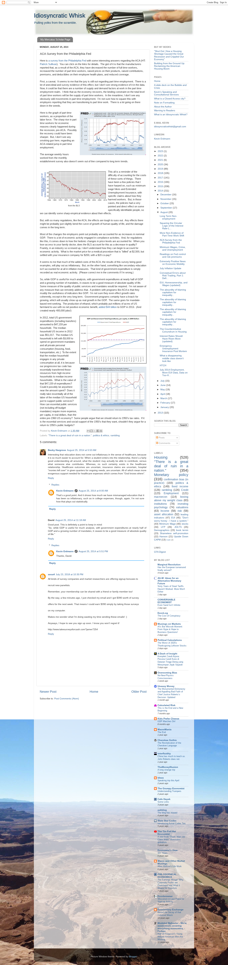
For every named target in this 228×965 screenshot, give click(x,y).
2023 (161, 151)
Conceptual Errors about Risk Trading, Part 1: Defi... (173, 276)
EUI (173, 517)
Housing (160, 457)
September (166, 207)
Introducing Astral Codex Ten (171, 823)
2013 (161, 412)
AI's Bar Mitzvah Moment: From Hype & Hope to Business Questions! (170, 629)
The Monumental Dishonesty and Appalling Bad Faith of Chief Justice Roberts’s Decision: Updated (171, 693)
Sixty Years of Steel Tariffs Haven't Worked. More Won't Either (171, 589)
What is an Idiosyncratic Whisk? (170, 114)
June (163, 385)
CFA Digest (160, 552)
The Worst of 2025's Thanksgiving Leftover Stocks (172, 644)
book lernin (182, 530)
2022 (161, 155)
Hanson (163, 536)
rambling (115, 435)
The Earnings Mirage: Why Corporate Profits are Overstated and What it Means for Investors (170, 883)
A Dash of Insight (167, 653)
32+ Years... (163, 853)
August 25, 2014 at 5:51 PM (93, 551)
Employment (171, 493)
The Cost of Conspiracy (169, 615)
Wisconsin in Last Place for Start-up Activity (171, 900)
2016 (161, 182)
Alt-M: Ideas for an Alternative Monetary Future (169, 581)
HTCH (163, 365)
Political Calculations (170, 640)
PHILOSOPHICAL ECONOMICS (167, 875)
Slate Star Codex (167, 820)
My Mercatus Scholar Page (55, 39)
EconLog (163, 613)
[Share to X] (94, 431)
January (165, 407)
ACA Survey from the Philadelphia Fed (171, 241)
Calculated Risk (166, 705)
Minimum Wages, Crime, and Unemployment (173, 248)
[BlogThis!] (91, 431)
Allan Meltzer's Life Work (170, 866)
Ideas (161, 778)
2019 (161, 169)
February (165, 402)
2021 (161, 160)
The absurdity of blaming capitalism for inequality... (173, 292)
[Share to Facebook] (97, 431)
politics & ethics (101, 435)
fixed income (180, 486)
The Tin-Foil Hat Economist (167, 832)
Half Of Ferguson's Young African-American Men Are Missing (170, 937)
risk (180, 510)
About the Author (163, 106)
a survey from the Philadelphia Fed (67, 60)
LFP (163, 527)
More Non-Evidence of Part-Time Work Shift (172, 234)
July (162, 381)
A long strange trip (166, 770)
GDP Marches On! (166, 721)
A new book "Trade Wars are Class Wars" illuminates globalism (171, 840)
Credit (184, 489)
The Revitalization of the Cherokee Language (169, 744)
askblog (162, 810)
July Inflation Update (170, 268)
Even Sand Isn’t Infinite (169, 605)
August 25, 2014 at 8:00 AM (93, 491)
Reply (51, 478)
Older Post (139, 691)
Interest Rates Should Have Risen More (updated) (171, 339)
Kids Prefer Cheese (168, 718)
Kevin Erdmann (65, 491)
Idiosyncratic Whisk (59, 15)
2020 (161, 164)
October (165, 203)
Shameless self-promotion (174, 533)
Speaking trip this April (168, 780)
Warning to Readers (164, 110)
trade (168, 540)
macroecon (160, 496)
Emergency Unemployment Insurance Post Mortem (173, 349)
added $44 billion (108, 307)
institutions (160, 503)
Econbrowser (165, 896)
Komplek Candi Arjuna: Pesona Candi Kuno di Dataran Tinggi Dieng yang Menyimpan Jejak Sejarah (170, 660)
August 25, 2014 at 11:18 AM (70, 520)
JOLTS (178, 527)
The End (162, 732)
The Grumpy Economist (171, 788)
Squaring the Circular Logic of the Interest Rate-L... (171, 226)
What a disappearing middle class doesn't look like (172, 358)
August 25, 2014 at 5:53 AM (81, 450)
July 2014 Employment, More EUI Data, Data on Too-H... (174, 372)
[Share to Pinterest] (101, 431)
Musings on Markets (169, 624)
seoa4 (51, 574)
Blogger (133, 956)
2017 (161, 177)
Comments (164, 443)
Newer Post (48, 691)
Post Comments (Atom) (66, 698)
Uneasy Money (166, 686)
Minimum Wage (167, 524)
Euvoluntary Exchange (170, 909)
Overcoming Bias (167, 672)
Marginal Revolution (169, 564)
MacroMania (164, 729)
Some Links (163, 802)
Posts (161, 437)
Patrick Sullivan (48, 64)
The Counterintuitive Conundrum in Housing (173, 330)
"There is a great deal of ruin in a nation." (70, 435)
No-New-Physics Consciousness (166, 676)
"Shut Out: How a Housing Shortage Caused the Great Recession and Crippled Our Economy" (169, 55)
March (164, 398)
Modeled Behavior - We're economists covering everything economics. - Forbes (172, 927)
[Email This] (88, 431)
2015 (161, 186)
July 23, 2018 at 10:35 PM (69, 574)
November (166, 199)
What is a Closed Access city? (169, 98)
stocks (185, 524)
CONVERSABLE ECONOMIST (166, 601)
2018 (161, 173)
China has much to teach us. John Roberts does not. (171, 757)
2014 (161, 190)
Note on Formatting (164, 102)
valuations (182, 507)
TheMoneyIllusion (168, 767)
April (163, 394)
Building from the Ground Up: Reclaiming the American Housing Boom (169, 66)
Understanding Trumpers (169, 791)
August (164, 212)
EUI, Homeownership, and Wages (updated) (173, 284)
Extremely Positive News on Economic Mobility (173, 262)
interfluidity (164, 753)
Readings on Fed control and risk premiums (173, 255)
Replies (55, 485)
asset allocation (163, 514)
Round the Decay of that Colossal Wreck (169, 913)
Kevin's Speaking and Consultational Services (166, 93)
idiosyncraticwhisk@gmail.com (170, 126)
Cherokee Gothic (167, 740)
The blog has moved (167, 812)
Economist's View (168, 850)
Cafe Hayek (164, 799)
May (163, 389)
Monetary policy (171, 475)
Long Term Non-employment (168, 217)
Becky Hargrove (57, 450)
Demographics (161, 530)
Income (165, 510)
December (166, 194)
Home (94, 691)
